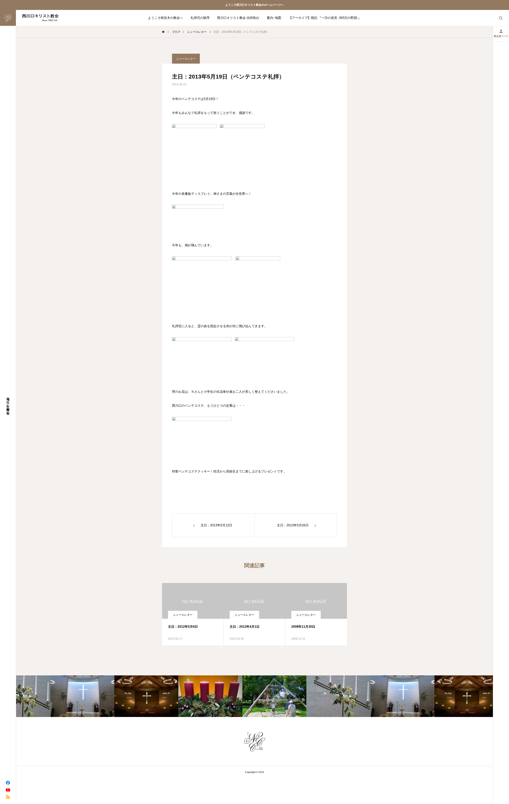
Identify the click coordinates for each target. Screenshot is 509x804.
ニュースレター (186, 58)
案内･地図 (274, 17)
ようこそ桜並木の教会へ (165, 17)
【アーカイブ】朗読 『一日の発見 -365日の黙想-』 (325, 17)
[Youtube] (8, 789)
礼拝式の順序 (200, 17)
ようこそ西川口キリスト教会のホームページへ (254, 4)
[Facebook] (8, 782)
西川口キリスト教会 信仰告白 (238, 17)
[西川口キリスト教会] (32, 18)
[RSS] (8, 796)
